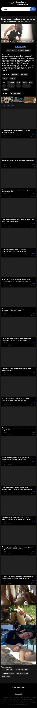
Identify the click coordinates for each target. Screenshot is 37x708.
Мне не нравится (13, 47)
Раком (5, 78)
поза (18, 82)
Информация (11, 50)
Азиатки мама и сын (22, 669)
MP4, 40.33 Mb (15, 93)
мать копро (6, 676)
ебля (30, 82)
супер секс (26, 86)
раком (25, 82)
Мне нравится (10, 47)
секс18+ (6, 89)
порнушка (11, 86)
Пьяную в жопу (8, 669)
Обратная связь (18, 687)
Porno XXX (18, 694)
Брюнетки (15, 74)
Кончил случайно (22, 673)
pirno (18, 86)
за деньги (11, 82)
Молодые (24, 74)
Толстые (12, 78)
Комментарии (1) (24, 50)
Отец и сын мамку (8, 673)
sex (4, 86)
